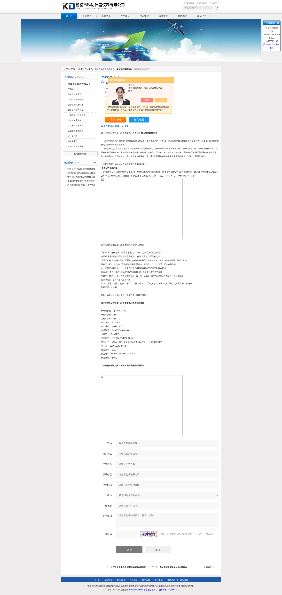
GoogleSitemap (136, 590)
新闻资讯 (106, 16)
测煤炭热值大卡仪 (75, 110)
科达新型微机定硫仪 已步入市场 (81, 185)
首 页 (69, 16)
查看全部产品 (80, 154)
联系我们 (215, 3)
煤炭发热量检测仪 (75, 131)
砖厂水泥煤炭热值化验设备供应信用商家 (128, 567)
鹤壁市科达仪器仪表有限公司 (93, 6)
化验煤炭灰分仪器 (75, 99)
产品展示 (125, 16)
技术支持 (144, 16)
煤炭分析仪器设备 (75, 125)
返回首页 (190, 3)
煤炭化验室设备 (74, 120)
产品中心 (89, 69)
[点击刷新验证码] (148, 534)
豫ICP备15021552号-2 (169, 590)
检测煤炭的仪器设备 (76, 115)
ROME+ (93, 162)
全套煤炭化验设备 (75, 105)
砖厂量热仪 (73, 136)
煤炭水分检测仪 (74, 94)
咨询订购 (115, 119)
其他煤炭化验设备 (75, 146)
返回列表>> (209, 567)
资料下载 (163, 16)
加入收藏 (203, 3)
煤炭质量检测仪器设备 (104, 69)
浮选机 (71, 89)
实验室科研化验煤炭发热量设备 (173, 567)
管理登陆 (147, 590)
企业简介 (87, 16)
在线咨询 (182, 16)
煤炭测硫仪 (73, 141)
